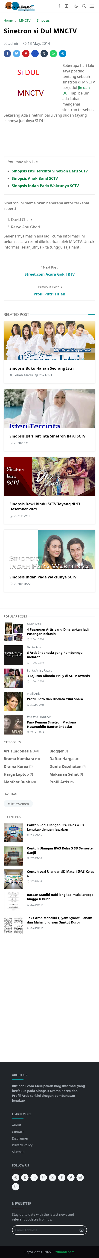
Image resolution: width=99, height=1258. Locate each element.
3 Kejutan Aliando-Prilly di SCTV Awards (58, 676)
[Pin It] (25, 53)
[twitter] (71, 1177)
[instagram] (66, 6)
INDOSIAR (46, 717)
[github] (15, 1186)
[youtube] (52, 1177)
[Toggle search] (84, 6)
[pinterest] (43, 1177)
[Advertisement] (49, 995)
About (16, 1125)
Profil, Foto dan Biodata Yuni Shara (55, 699)
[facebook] (59, 6)
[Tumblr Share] (44, 53)
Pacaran (49, 670)
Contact (18, 1131)
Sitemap (18, 1151)
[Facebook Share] (7, 53)
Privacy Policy (22, 1145)
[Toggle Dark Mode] (76, 6)
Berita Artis (34, 647)
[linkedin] (34, 1177)
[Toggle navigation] (91, 6)
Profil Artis (33, 694)
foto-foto (33, 717)
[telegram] (15, 1177)
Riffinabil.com (63, 1252)
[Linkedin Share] (35, 53)
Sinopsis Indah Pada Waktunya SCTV (45, 185)
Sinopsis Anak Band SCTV (35, 178)
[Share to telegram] (62, 53)
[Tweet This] (16, 53)
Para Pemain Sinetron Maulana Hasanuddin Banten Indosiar (51, 724)
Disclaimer (20, 1138)
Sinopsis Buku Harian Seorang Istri (41, 368)
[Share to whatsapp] (53, 53)
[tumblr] (25, 1177)
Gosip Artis (34, 624)
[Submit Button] (81, 1230)
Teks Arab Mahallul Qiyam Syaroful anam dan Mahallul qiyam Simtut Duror (59, 920)
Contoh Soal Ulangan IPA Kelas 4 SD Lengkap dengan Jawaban (55, 827)
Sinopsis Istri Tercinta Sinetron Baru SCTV (50, 171)
